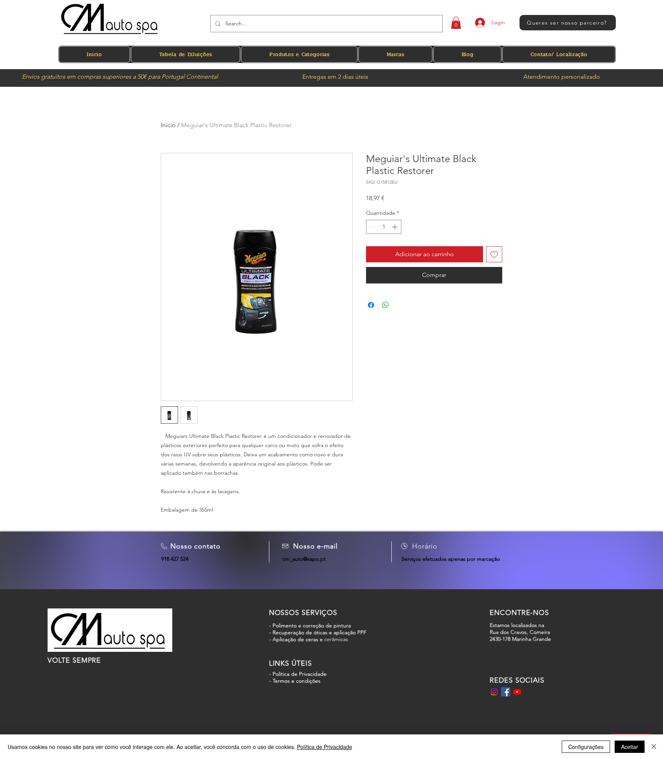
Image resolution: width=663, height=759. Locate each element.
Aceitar (629, 747)
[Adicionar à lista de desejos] (494, 254)
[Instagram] (494, 691)
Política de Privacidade (324, 747)
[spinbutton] (384, 227)
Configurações (586, 747)
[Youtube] (517, 691)
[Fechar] (653, 747)
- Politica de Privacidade (298, 673)
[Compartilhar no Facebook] (371, 305)
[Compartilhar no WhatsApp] (385, 305)
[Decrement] (372, 227)
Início (168, 125)
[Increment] (395, 227)
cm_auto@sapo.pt (304, 558)
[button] (456, 23)
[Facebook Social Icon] (505, 691)
